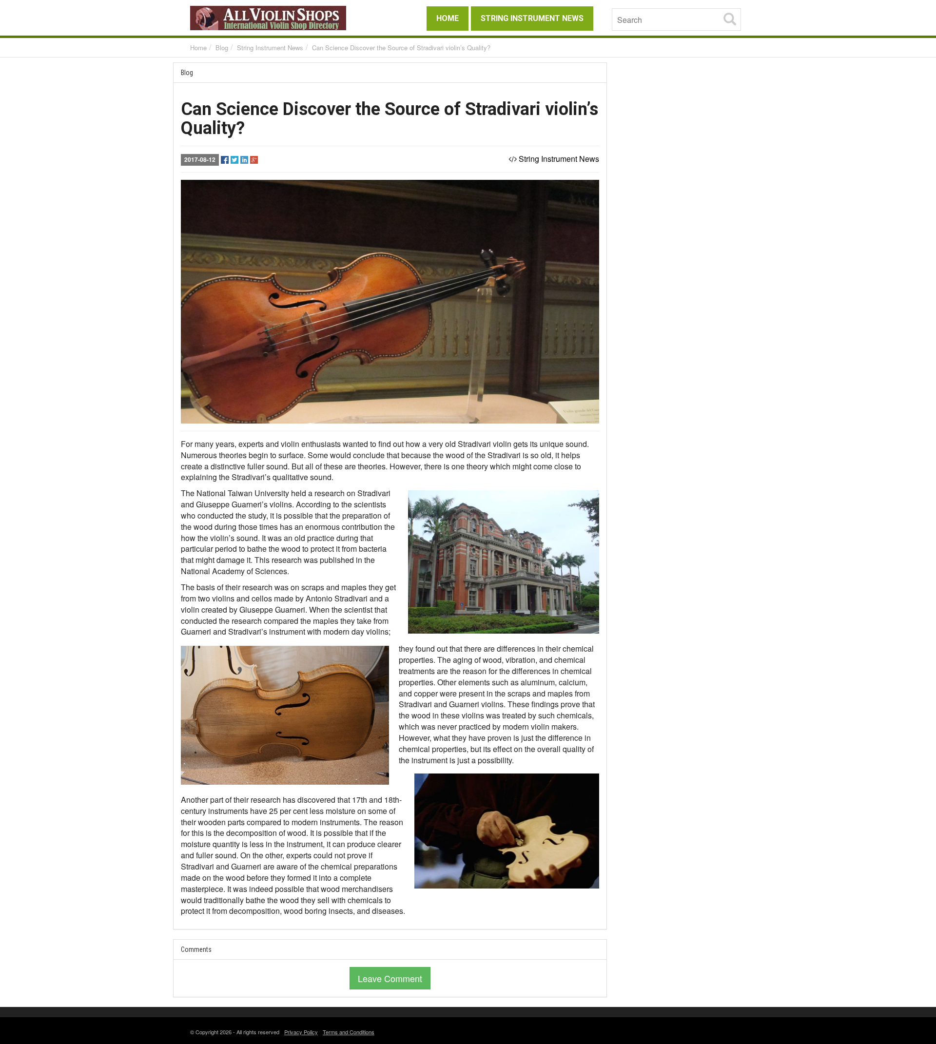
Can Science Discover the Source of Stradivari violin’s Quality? (401, 47)
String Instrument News (270, 47)
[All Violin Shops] (278, 18)
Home (198, 47)
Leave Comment (390, 978)
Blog (221, 47)
